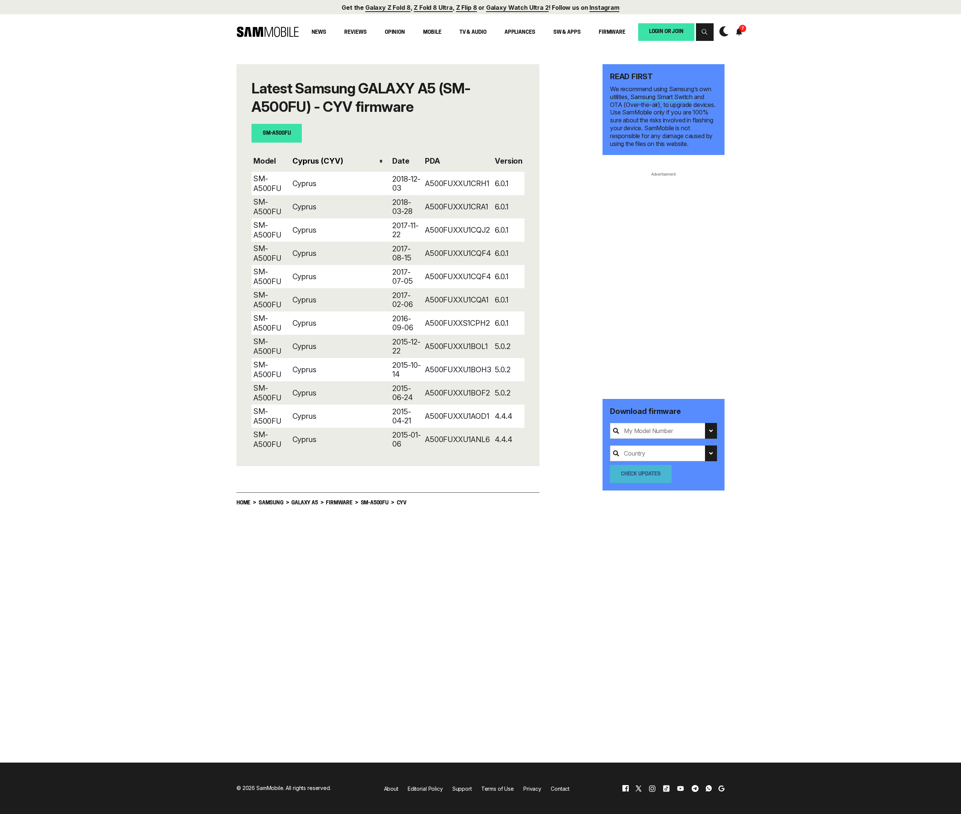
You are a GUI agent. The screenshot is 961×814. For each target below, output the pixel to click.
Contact (560, 788)
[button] (705, 32)
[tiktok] (666, 788)
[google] (721, 788)
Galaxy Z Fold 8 (388, 7)
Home (243, 503)
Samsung (271, 503)
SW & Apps (567, 32)
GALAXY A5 (304, 503)
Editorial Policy (425, 788)
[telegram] (695, 788)
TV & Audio (473, 32)
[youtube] (680, 788)
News (319, 32)
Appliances (520, 32)
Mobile (432, 32)
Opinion (395, 32)
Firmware (612, 32)
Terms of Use (497, 788)
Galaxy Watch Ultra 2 (517, 7)
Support (462, 788)
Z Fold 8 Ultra (433, 7)
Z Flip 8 (466, 7)
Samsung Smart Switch (661, 97)
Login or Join (666, 31)
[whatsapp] (709, 788)
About (391, 788)
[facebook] (625, 788)
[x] (639, 788)
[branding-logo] (267, 32)
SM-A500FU (277, 133)
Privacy (532, 788)
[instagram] (652, 788)
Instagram (604, 7)
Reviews (355, 32)
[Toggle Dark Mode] (722, 31)
